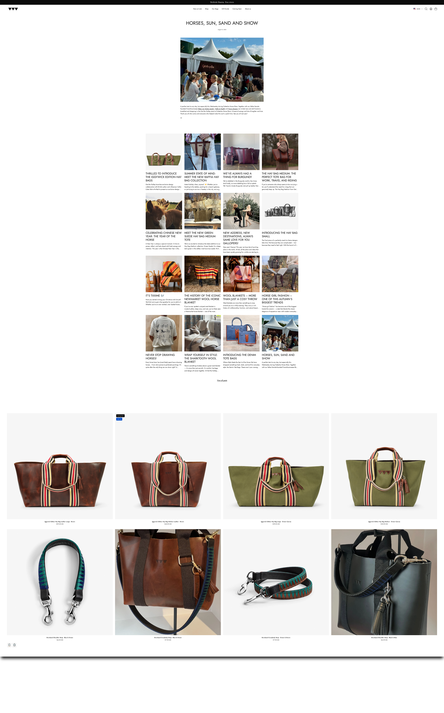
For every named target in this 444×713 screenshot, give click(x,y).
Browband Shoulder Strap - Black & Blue (384, 637)
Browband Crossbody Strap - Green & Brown (276, 637)
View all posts (222, 380)
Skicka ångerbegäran (153, 676)
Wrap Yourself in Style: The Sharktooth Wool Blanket (201, 358)
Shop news (433, 411)
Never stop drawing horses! (160, 356)
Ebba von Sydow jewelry (206, 109)
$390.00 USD (276, 524)
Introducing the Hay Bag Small (280, 234)
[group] (222, 2)
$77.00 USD (168, 640)
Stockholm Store (182, 685)
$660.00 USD (168, 524)
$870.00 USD (59, 524)
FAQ (147, 669)
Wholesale (180, 682)
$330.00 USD (384, 524)
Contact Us (180, 676)
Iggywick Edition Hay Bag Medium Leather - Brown (168, 521)
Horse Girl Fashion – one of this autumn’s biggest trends (277, 299)
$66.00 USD (60, 640)
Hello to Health (220, 109)
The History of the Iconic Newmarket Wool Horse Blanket (202, 299)
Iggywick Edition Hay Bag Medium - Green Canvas (384, 521)
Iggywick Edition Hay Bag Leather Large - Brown (60, 521)
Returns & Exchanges (153, 672)
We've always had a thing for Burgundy (237, 175)
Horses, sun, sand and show (278, 356)
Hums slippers (233, 109)
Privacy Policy (150, 685)
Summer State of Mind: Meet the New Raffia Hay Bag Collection (201, 177)
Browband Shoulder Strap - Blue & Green (60, 637)
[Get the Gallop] (13, 8)
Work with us (181, 679)
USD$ (418, 9)
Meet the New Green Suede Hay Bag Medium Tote (200, 236)
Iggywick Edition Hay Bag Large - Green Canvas (276, 521)
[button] (426, 8)
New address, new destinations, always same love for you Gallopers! (238, 238)
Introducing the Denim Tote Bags (239, 356)
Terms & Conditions (152, 689)
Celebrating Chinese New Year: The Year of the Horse (164, 236)
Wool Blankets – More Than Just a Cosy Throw (240, 297)
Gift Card (149, 682)
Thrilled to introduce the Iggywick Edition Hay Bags (163, 177)
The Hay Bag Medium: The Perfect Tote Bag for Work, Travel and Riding (279, 177)
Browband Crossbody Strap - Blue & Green (168, 637)
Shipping (149, 679)
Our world (180, 669)
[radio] (9, 645)
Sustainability (181, 672)
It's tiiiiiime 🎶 (155, 296)
